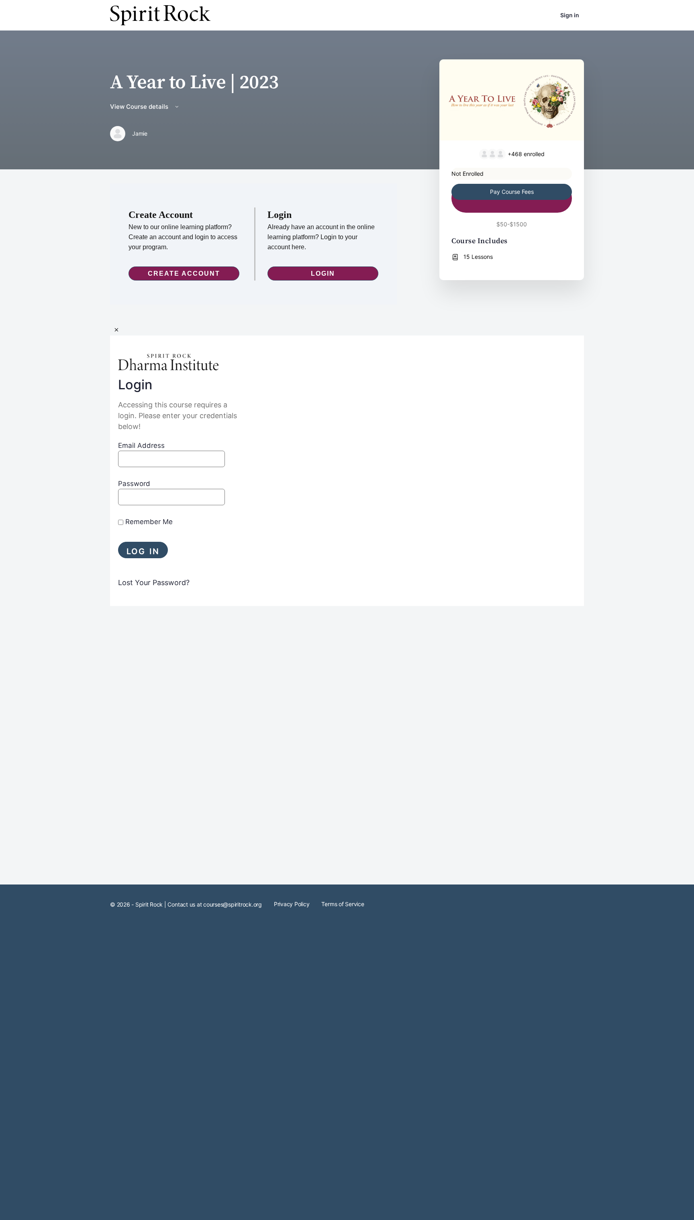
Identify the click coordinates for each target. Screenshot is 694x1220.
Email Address (141, 445)
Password (134, 484)
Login (323, 273)
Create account (184, 273)
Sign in (569, 15)
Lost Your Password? (154, 582)
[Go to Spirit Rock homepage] (160, 14)
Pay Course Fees (512, 191)
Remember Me (148, 522)
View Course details (140, 106)
